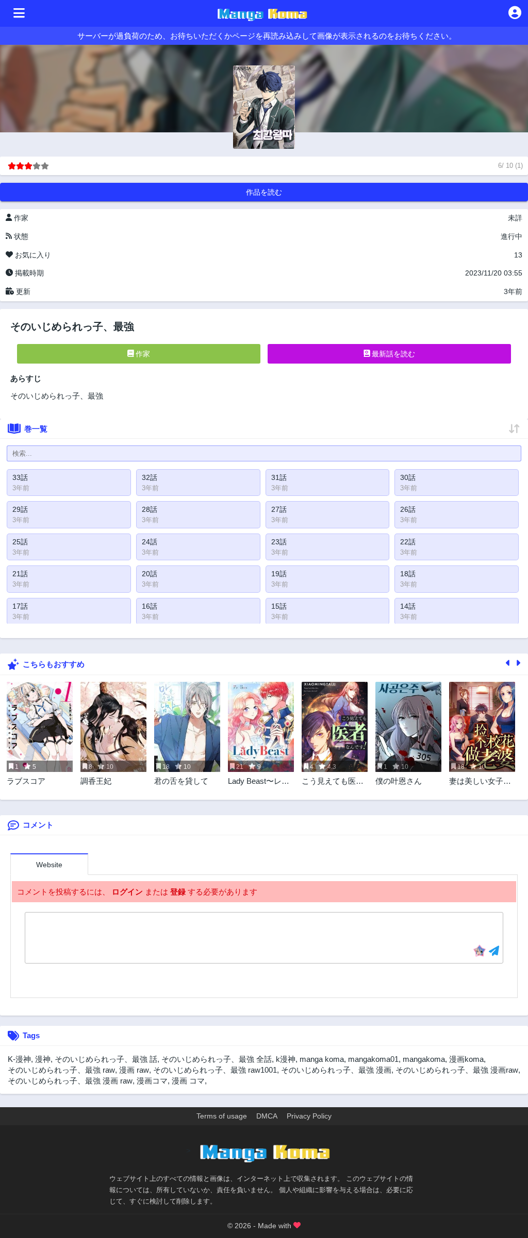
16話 (149, 606)
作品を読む (264, 192)
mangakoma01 (373, 1059)
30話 (408, 477)
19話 (279, 574)
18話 (408, 574)
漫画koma (466, 1059)
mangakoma (424, 1059)
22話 (408, 542)
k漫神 (285, 1059)
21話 (20, 574)
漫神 (43, 1059)
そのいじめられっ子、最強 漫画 (336, 1069)
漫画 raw (134, 1069)
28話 (149, 509)
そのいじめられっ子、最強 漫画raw (456, 1069)
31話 (279, 477)
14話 (408, 606)
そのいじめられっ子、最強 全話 (216, 1059)
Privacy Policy (309, 1116)
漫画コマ (152, 1080)
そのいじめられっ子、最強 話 (106, 1059)
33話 (20, 477)
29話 (20, 509)
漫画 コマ (188, 1080)
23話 (279, 542)
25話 (20, 542)
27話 (279, 509)
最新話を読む (392, 354)
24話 (149, 542)
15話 (279, 606)
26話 (408, 509)
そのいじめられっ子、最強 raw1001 (215, 1069)
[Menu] (19, 13)
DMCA (266, 1116)
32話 (149, 477)
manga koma (322, 1059)
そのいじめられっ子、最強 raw (61, 1069)
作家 (142, 354)
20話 (149, 574)
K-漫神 (19, 1059)
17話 (20, 606)
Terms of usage (221, 1116)
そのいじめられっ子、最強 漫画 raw (70, 1080)
